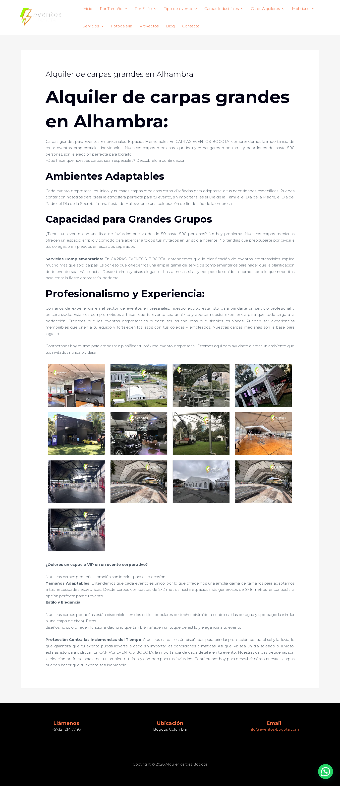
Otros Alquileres (265, 8)
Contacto (191, 26)
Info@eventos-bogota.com (273, 729)
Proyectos (149, 26)
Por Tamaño (111, 8)
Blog (170, 26)
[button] (325, 771)
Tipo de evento (178, 8)
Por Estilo (143, 8)
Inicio (87, 8)
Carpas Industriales (221, 8)
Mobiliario (301, 8)
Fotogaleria (121, 26)
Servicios (91, 26)
